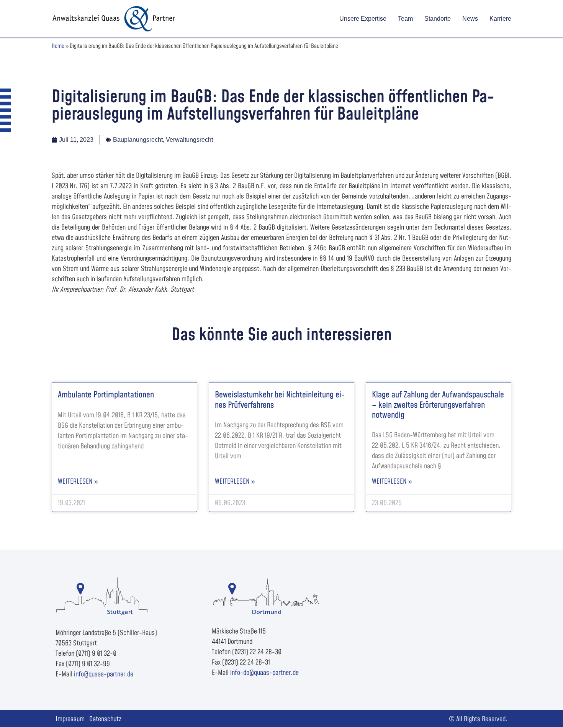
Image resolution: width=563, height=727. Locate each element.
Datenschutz (105, 719)
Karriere (500, 18)
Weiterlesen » (78, 481)
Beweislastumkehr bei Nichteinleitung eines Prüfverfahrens (280, 400)
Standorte (437, 18)
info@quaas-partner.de (103, 674)
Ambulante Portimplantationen (106, 395)
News (470, 18)
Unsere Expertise (362, 18)
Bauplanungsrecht (138, 139)
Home (58, 46)
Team (405, 18)
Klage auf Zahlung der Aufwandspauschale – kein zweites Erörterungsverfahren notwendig (438, 405)
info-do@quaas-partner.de (264, 673)
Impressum (70, 719)
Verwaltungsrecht (189, 139)
